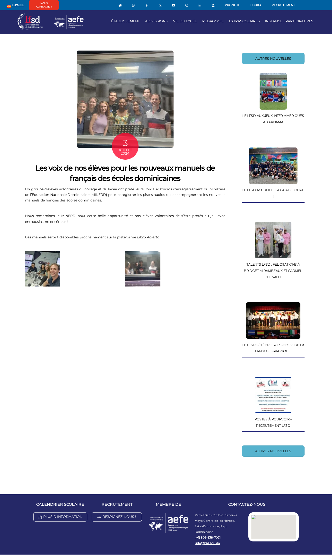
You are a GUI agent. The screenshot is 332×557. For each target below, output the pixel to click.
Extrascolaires (244, 21)
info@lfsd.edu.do (207, 543)
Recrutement (283, 5)
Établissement (125, 21)
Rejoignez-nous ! (119, 516)
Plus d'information (62, 516)
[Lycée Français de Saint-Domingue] (51, 28)
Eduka (256, 5)
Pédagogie (213, 21)
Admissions (156, 21)
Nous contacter (44, 5)
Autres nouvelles (273, 58)
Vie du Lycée (185, 21)
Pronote (232, 5)
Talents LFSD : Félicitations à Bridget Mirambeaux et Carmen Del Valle (273, 270)
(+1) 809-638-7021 (207, 537)
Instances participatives (289, 21)
